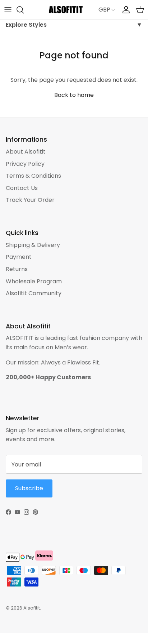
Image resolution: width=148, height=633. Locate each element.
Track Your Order (30, 200)
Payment (19, 257)
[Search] (24, 10)
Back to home (74, 95)
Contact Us (22, 188)
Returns (17, 269)
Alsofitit (31, 608)
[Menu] (8, 10)
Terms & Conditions (33, 176)
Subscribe (29, 488)
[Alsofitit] (66, 10)
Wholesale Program (34, 281)
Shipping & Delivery (33, 245)
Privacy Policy (25, 164)
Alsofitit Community (33, 293)
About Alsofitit (26, 151)
